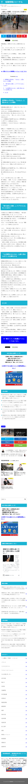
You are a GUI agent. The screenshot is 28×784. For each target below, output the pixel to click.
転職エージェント (5, 734)
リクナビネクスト (5, 666)
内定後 (4, 426)
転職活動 (3, 738)
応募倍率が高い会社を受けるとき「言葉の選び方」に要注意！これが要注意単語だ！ (12, 612)
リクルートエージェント (7, 670)
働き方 (3, 682)
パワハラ (3, 662)
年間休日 (3, 698)
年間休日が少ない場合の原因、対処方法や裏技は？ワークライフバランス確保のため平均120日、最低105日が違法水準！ (13, 417)
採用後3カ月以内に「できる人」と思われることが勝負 (13, 80)
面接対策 (3, 746)
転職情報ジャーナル (13, 781)
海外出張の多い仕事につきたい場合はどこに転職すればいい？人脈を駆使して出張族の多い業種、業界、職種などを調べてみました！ (14, 396)
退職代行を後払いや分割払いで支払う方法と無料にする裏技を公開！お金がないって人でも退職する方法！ (13, 600)
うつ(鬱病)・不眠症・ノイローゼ (9, 658)
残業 (2, 710)
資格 (2, 730)
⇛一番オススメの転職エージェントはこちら (14, 340)
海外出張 (3, 714)
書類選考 (3, 706)
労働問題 (3, 690)
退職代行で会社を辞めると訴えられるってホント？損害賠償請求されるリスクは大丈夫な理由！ (13, 587)
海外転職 (3, 718)
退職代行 (3, 742)
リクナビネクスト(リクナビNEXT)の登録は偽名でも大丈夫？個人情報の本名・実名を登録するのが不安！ (14, 411)
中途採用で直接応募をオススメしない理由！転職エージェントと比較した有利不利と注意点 (14, 401)
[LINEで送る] (15, 40)
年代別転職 (4, 694)
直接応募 (3, 722)
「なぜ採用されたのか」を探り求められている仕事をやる (13, 89)
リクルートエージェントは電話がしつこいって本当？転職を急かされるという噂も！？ (14, 405)
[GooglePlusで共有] (19, 36)
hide (16, 76)
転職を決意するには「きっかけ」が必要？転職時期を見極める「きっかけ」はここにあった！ (13, 606)
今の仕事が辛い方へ (6, 674)
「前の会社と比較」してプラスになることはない (13, 84)
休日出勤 (3, 678)
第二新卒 (3, 726)
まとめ (5, 92)
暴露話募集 (4, 702)
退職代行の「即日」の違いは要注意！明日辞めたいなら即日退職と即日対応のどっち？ (13, 593)
